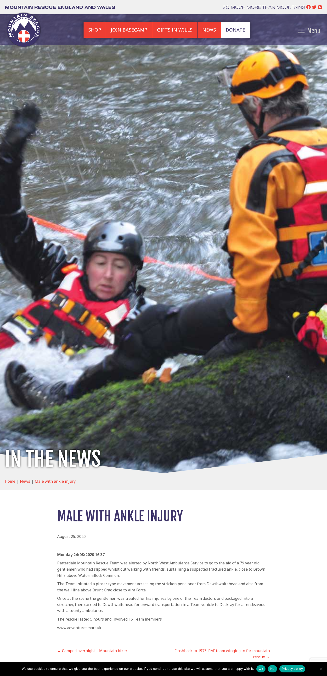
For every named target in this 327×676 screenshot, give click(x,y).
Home (10, 481)
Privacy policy (292, 669)
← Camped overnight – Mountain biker (92, 650)
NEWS (209, 30)
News (25, 481)
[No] (321, 668)
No (272, 669)
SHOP (94, 30)
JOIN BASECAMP (129, 30)
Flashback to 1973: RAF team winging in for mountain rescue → (222, 654)
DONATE (235, 30)
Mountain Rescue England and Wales (60, 7)
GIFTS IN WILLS (174, 30)
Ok (261, 669)
